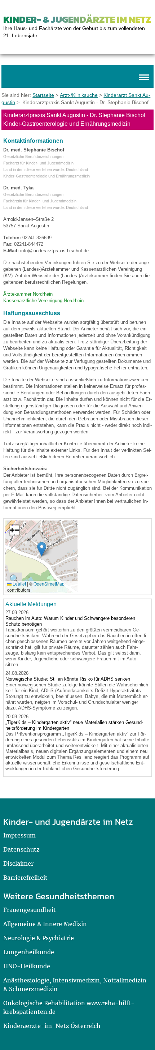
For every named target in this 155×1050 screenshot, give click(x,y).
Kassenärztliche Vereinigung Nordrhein (43, 300)
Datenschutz (21, 849)
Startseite (43, 95)
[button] (41, 549)
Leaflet (19, 583)
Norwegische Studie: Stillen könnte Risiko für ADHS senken (67, 679)
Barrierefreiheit (25, 877)
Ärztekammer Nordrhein (28, 294)
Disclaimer (18, 863)
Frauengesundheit (29, 909)
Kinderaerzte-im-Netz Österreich (52, 1025)
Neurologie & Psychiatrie (38, 938)
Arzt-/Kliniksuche (79, 95)
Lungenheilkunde (28, 952)
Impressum (19, 835)
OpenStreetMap (49, 583)
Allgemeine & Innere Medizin (45, 923)
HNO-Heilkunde (26, 966)
